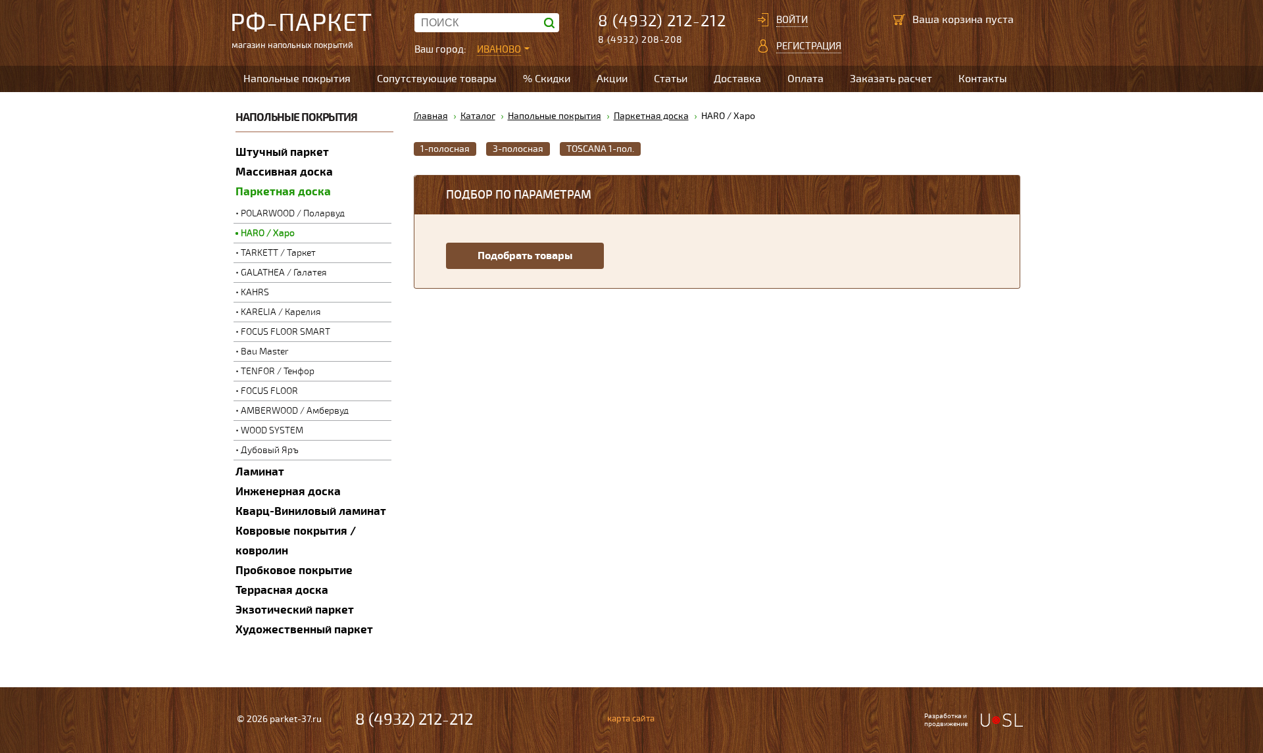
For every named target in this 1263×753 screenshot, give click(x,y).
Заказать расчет (891, 78)
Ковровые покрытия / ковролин (295, 541)
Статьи (670, 78)
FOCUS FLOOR (269, 391)
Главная (431, 116)
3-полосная (518, 149)
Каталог (477, 116)
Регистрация (808, 46)
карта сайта (631, 719)
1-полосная (445, 149)
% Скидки (546, 78)
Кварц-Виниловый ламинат (310, 511)
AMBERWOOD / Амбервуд (295, 410)
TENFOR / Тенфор (277, 371)
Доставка (737, 78)
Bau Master (265, 351)
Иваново (499, 49)
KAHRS (255, 292)
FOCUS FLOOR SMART (285, 331)
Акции (612, 78)
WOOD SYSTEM (272, 430)
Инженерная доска (288, 491)
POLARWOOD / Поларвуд (293, 213)
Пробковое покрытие (294, 570)
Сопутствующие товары (437, 78)
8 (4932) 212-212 (662, 21)
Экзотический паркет (294, 610)
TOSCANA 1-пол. (600, 149)
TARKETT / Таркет (278, 252)
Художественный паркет (304, 630)
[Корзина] (899, 19)
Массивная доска (284, 172)
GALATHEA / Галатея (284, 272)
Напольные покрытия (297, 78)
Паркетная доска (283, 192)
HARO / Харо (268, 233)
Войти (792, 20)
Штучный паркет (282, 152)
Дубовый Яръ (270, 450)
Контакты (982, 78)
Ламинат (259, 472)
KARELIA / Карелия (281, 312)
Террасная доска (281, 590)
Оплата (805, 78)
